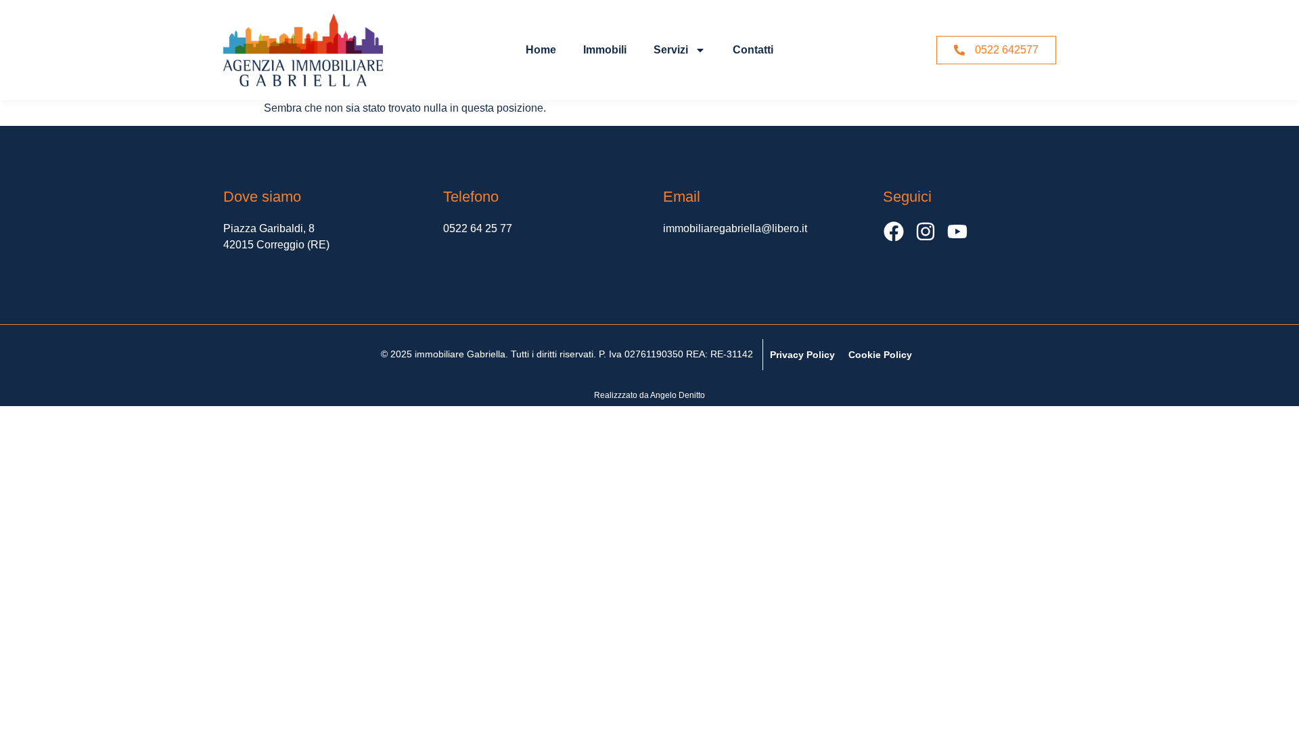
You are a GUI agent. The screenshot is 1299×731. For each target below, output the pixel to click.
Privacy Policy (802, 354)
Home (541, 50)
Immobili (604, 50)
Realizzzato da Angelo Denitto (649, 395)
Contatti (753, 50)
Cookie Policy (880, 354)
